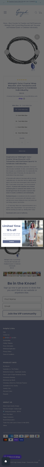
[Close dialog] (41, 221)
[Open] (6, 461)
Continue (11, 241)
